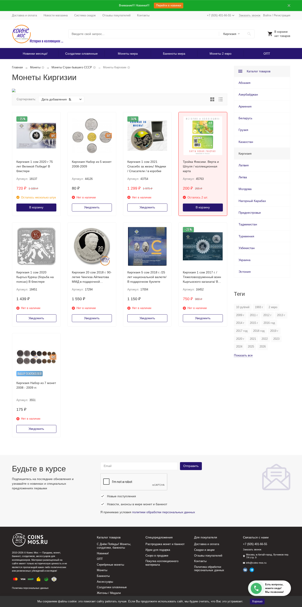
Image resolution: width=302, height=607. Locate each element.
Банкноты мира (174, 53)
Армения (245, 106)
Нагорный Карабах (252, 201)
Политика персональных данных (30, 588)
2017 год (242, 330)
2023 (276, 338)
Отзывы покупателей (116, 15)
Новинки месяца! (35, 53)
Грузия (243, 130)
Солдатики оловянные (81, 53)
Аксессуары (105, 581)
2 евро (273, 307)
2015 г (254, 323)
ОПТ (267, 53)
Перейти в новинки (168, 5)
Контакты (143, 15)
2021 (253, 338)
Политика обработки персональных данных (209, 568)
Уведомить (91, 207)
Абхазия (244, 83)
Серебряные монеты (110, 564)
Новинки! (103, 553)
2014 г (240, 323)
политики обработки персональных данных (163, 512)
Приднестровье (250, 212)
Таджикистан (248, 224)
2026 (263, 346)
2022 (265, 338)
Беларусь (245, 118)
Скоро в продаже (156, 555)
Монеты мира (128, 53)
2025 (251, 346)
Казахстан (246, 142)
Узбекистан (247, 248)
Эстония (245, 271)
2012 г (267, 315)
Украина (244, 260)
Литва (243, 177)
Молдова (245, 189)
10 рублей (242, 307)
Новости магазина (56, 15)
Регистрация (282, 15)
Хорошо (257, 601)
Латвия (244, 165)
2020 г (240, 338)
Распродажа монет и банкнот (165, 544)
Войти (267, 15)
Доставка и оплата (24, 15)
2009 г (240, 315)
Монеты (35, 67)
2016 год (269, 323)
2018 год (259, 330)
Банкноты (103, 576)
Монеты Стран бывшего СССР (72, 67)
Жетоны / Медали (109, 593)
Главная (17, 67)
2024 (239, 346)
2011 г (254, 315)
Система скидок (85, 15)
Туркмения (246, 236)
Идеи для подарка (157, 549)
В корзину (36, 207)
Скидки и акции (204, 549)
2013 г (281, 315)
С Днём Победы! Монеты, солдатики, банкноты (114, 545)
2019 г (274, 330)
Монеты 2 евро (220, 53)
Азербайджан (248, 94)
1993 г (259, 307)
